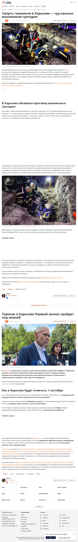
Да (50, 537)
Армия (17, 6)
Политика (42, 500)
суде (67, 70)
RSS (63, 526)
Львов (22, 493)
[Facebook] (7, 298)
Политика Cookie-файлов (9, 526)
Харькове (7, 371)
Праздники (61, 500)
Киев (3, 493)
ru (71, 2)
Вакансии (24, 517)
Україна (5, 6)
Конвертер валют (26, 531)
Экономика (24, 6)
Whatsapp (46, 529)
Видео (44, 6)
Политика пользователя (9, 515)
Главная (4, 9)
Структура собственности (28, 524)
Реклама (23, 522)
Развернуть (39, 506)
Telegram (45, 518)
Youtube (45, 515)
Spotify (64, 520)
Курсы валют (25, 528)
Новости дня (6, 500)
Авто (3, 487)
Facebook (45, 526)
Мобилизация (43, 493)
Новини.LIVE (6, 384)
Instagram (46, 523)
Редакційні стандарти (8, 523)
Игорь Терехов (20, 474)
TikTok (64, 515)
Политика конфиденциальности (8, 518)
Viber (44, 520)
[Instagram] (7, 482)
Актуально (23, 487)
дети (12, 474)
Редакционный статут (8, 521)
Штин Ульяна (10, 480)
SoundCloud (65, 523)
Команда (23, 526)
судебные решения (21, 289)
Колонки (36, 6)
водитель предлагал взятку (29, 282)
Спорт (31, 6)
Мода (59, 493)
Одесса (22, 500)
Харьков (10, 9)
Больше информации (64, 537)
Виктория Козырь (11, 295)
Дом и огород (62, 487)
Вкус (40, 487)
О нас (22, 515)
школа (38, 474)
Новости (11, 6)
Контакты (24, 519)
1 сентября (30, 474)
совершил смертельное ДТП (52, 278)
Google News (65, 518)
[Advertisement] (29, 94)
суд (4, 289)
